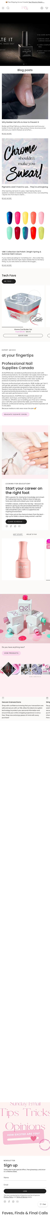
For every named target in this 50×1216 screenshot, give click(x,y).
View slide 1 (23, 64)
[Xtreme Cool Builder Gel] (23, 306)
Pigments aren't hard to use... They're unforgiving (25, 187)
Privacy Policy (8, 1197)
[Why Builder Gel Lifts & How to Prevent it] (25, 96)
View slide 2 (26, 64)
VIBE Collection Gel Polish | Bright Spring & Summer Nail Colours (21, 253)
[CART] (46, 8)
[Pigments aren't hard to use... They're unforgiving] (25, 161)
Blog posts (25, 70)
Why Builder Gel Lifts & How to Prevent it (20, 122)
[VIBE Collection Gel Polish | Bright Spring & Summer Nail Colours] (25, 226)
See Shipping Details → (36, 2)
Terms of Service (21, 1197)
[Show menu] (3, 8)
